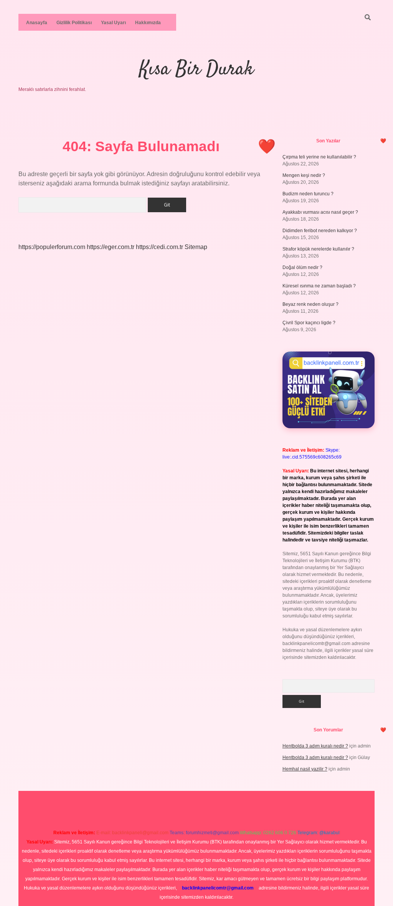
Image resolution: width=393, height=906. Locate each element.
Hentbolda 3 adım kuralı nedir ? (315, 746)
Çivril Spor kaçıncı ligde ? (308, 322)
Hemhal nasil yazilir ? (304, 769)
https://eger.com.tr (110, 247)
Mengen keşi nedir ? (303, 175)
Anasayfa (36, 22)
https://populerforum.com (51, 247)
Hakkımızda (148, 22)
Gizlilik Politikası (74, 22)
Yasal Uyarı (113, 22)
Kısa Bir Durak (196, 70)
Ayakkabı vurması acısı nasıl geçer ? (320, 212)
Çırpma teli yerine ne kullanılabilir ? (319, 157)
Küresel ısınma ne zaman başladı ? (319, 286)
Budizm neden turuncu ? (308, 193)
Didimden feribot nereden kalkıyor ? (319, 230)
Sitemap (196, 247)
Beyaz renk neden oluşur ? (310, 304)
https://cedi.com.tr (159, 247)
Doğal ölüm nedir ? (302, 267)
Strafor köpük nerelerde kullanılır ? (318, 249)
